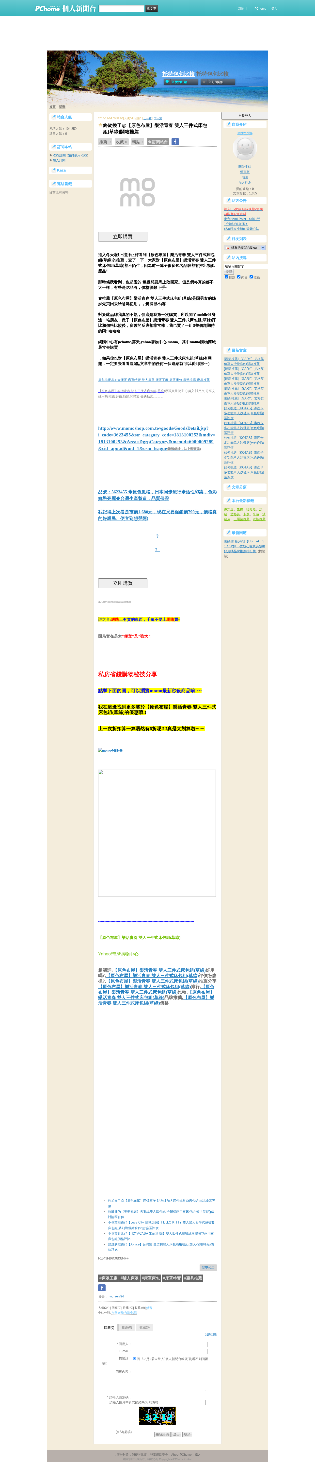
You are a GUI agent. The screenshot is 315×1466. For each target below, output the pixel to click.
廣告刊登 (122, 1454)
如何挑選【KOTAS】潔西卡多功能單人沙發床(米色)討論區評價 (244, 413)
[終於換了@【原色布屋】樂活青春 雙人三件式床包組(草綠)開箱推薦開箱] (137, 230)
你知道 (229, 509)
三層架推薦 (242, 519)
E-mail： (125, 1351)
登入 (274, 8)
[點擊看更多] (157, 894)
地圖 (245, 177)
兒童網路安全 (159, 1454)
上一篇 (147, 118)
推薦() (127, 1327)
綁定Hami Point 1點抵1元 (242, 219)
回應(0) (109, 1327)
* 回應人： (124, 1344)
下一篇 (158, 118)
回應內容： (124, 1372)
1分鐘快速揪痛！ (236, 224)
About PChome (181, 1454)
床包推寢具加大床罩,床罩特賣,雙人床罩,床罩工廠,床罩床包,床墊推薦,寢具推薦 (154, 380)
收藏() (145, 1327)
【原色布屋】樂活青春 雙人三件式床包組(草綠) (159, 970)
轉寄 (149, 1308)
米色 (256, 514)
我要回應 (211, 1334)
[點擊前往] (110, 750)
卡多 (246, 514)
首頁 (52, 107)
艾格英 (235, 514)
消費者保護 (139, 1454)
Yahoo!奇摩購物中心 (118, 953)
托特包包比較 (178, 74)
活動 (62, 107)
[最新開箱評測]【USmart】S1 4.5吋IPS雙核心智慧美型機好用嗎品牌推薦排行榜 (244, 546)
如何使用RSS (77, 155)
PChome (260, 8)
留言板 (245, 172)
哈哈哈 (251, 509)
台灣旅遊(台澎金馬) (124, 1312)
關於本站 (244, 166)
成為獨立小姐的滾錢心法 (241, 229)
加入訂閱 (59, 160)
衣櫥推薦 (259, 519)
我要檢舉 (208, 1268)
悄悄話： (125, 1358)
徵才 (198, 1454)
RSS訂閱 (59, 155)
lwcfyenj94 (116, 1296)
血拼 (240, 509)
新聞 (241, 8)
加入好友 (244, 183)
